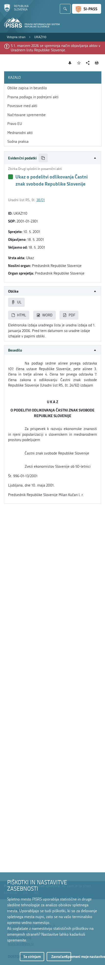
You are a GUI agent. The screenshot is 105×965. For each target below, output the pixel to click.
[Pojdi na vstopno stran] (16, 10)
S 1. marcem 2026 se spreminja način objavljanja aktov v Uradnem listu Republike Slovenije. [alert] (55, 48)
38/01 (40, 200)
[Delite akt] (87, 62)
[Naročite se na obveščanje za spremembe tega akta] (69, 62)
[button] (52, 158)
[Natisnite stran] (96, 62)
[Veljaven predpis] (10, 176)
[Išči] (65, 9)
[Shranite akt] (79, 62)
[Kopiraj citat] (43, 158)
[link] (16, 37)
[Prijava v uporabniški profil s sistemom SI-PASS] (86, 9)
